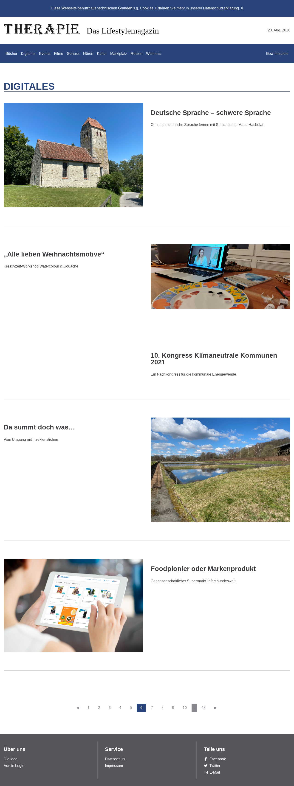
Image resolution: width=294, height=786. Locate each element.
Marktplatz (118, 54)
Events (44, 54)
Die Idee (10, 759)
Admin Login (14, 766)
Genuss (73, 54)
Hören (88, 54)
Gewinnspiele (277, 54)
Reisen (136, 54)
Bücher (11, 54)
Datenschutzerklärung (221, 8)
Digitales (28, 54)
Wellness (153, 54)
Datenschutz (115, 759)
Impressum (114, 766)
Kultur (102, 54)
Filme (58, 54)
